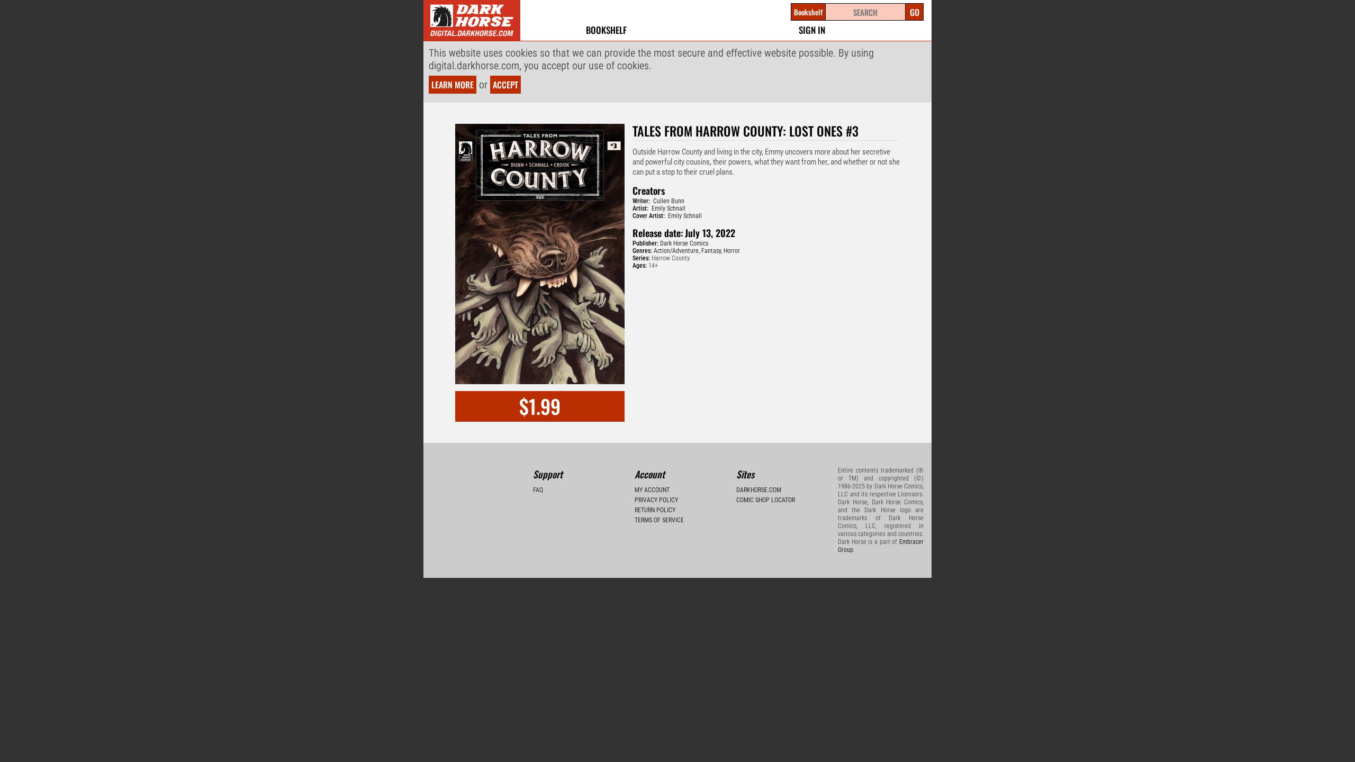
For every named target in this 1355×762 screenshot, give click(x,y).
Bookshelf (606, 30)
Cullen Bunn (668, 201)
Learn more (452, 84)
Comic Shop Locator (765, 500)
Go (914, 12)
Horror (732, 251)
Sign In (812, 30)
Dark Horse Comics (684, 243)
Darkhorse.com (758, 490)
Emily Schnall (668, 208)
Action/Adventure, (677, 251)
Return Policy (655, 510)
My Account (652, 490)
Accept (505, 84)
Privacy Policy (656, 500)
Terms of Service (659, 520)
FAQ (538, 490)
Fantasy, (711, 251)
